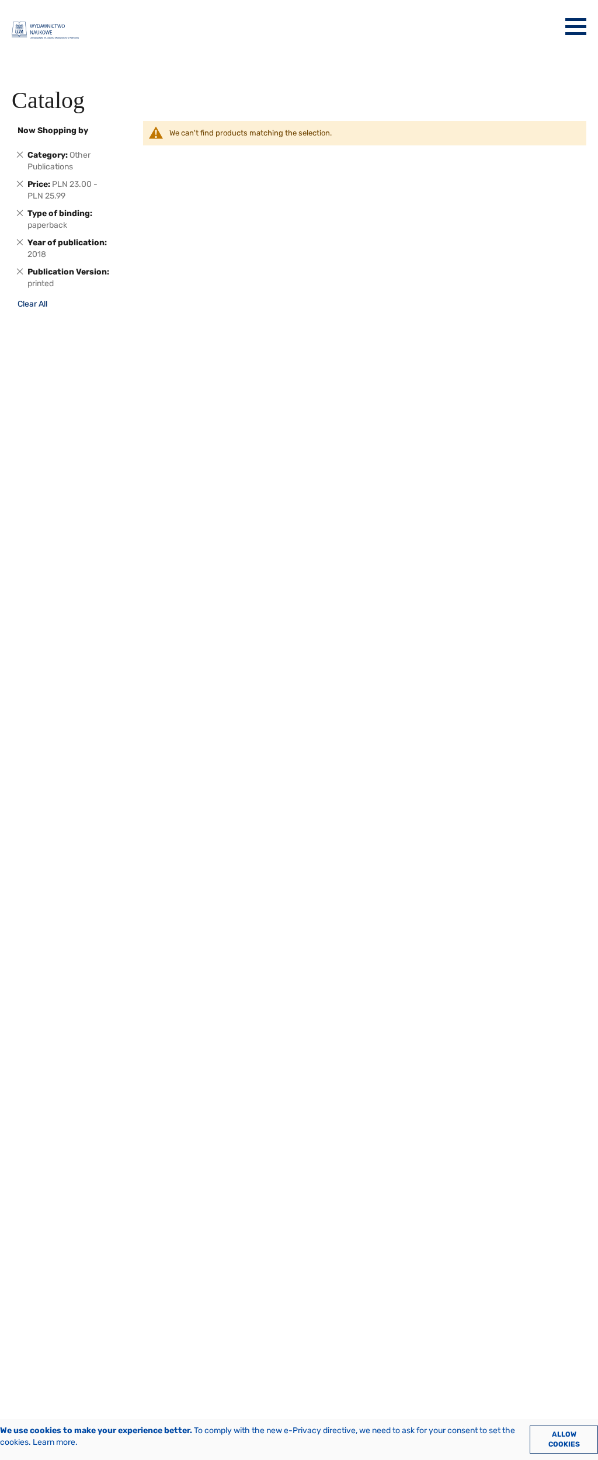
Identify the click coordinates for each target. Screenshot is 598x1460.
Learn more (54, 1442)
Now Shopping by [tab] (53, 130)
